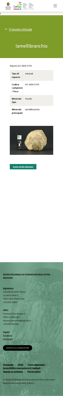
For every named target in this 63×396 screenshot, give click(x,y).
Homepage (8, 364)
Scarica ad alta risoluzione (23, 166)
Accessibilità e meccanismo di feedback (22, 368)
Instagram (8, 339)
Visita (20, 364)
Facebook (7, 335)
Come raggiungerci (36, 364)
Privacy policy (34, 371)
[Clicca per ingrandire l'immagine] (31, 140)
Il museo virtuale (20, 29)
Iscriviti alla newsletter (17, 348)
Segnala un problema (13, 371)
